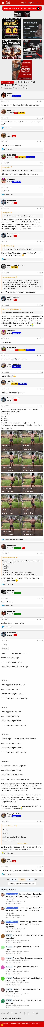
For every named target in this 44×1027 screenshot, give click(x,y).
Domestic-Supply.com (18, 915)
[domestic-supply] (32, 29)
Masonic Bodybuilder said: (10, 309)
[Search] (41, 3)
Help (33, 1023)
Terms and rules (15, 1023)
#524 (41, 163)
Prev (14, 879)
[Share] (37, 101)
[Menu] (2, 2)
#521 (41, 101)
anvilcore (8, 1005)
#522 (41, 118)
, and (15, 540)
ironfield (8, 971)
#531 (41, 355)
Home (38, 1023)
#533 (41, 389)
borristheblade (7, 88)
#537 (41, 619)
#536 (41, 598)
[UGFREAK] (32, 49)
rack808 (8, 940)
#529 (41, 305)
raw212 (8, 960)
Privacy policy (25, 1023)
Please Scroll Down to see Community (20, 8)
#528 (41, 273)
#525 (41, 187)
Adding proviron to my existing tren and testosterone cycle (24, 979)
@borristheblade (7, 578)
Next (29, 879)
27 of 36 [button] (22, 879)
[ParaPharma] (22, 70)
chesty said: (6, 167)
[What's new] (37, 3)
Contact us (4, 1023)
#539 (41, 822)
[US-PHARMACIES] (11, 49)
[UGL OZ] (11, 29)
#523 (41, 142)
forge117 (8, 994)
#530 (41, 338)
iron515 (8, 983)
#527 (41, 242)
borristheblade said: (8, 277)
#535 (41, 553)
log (26, 88)
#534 (41, 406)
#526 (41, 208)
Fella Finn (8, 901)
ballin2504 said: (7, 246)
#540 (41, 867)
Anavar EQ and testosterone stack (27, 958)
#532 (41, 372)
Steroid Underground (18, 901)
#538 (41, 640)
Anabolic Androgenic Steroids (20, 940)
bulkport (8, 951)
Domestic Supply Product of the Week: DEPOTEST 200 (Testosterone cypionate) (24, 896)
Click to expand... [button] (22, 843)
